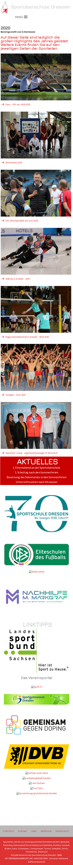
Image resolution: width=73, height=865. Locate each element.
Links (34, 831)
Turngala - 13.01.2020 (15, 394)
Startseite (8, 831)
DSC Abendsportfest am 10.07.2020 (21, 220)
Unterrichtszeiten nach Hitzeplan (36, 482)
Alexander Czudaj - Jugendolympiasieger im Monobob (31, 452)
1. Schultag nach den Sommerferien (36, 472)
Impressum (46, 831)
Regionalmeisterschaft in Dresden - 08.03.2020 (27, 336)
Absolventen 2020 (13, 162)
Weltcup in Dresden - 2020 (17, 278)
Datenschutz (62, 831)
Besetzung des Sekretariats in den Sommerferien (36, 477)
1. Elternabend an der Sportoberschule (36, 467)
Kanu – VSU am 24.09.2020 (17, 104)
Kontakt (22, 831)
